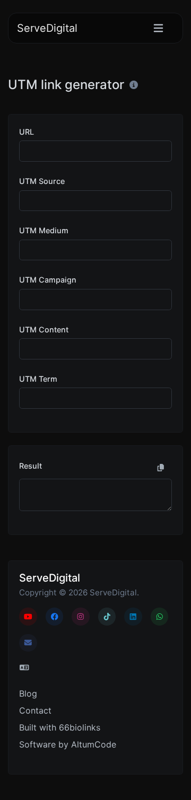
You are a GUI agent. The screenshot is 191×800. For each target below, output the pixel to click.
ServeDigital (47, 28)
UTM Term (38, 378)
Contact (35, 710)
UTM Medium (43, 230)
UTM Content (43, 329)
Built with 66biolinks (59, 727)
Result (30, 465)
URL (26, 131)
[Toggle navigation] (158, 28)
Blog (28, 693)
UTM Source (42, 181)
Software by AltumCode (67, 744)
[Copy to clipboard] (160, 467)
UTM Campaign (47, 279)
